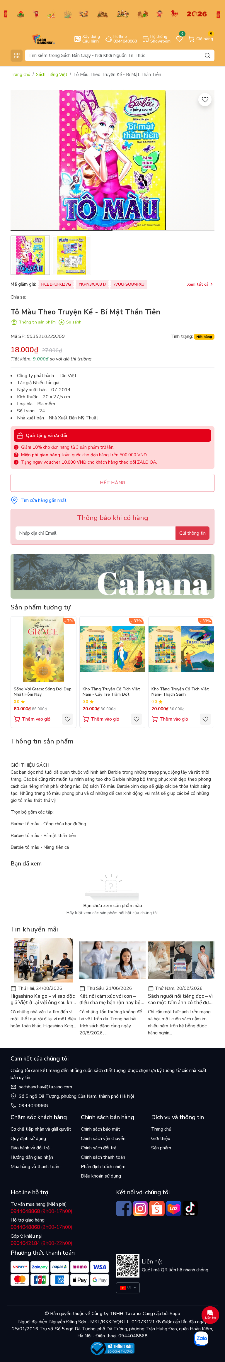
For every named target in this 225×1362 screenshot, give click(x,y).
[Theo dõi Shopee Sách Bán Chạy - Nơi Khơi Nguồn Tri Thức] (157, 1208)
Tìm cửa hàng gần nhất (44, 500)
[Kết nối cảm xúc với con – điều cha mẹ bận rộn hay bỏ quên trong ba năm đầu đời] (112, 960)
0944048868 (33, 1105)
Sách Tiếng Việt (51, 74)
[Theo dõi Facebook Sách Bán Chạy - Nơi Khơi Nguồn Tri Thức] (124, 1208)
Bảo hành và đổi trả (30, 1148)
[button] (205, 161)
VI (129, 1288)
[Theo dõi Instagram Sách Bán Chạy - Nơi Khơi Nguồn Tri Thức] (140, 1208)
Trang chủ (20, 74)
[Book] (112, 576)
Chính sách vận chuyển (103, 1138)
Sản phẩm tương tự (41, 607)
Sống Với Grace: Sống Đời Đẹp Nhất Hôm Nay (42, 692)
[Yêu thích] (205, 99)
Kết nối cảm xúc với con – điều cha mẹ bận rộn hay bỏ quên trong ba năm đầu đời (110, 999)
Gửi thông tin (192, 533)
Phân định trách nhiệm (103, 1166)
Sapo (174, 1313)
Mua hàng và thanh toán (35, 1166)
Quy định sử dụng (28, 1138)
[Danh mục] (17, 56)
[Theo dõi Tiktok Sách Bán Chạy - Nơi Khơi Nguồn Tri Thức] (190, 1208)
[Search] (207, 55)
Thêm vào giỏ (36, 719)
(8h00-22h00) (41, 1243)
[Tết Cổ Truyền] (112, 14)
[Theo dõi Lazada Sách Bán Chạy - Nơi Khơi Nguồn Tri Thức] (173, 1208)
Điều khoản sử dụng (101, 1176)
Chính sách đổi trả (98, 1148)
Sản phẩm (161, 1148)
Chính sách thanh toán (103, 1157)
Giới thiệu (160, 1138)
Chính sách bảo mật (100, 1129)
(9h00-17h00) (41, 1211)
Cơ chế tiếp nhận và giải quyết (41, 1129)
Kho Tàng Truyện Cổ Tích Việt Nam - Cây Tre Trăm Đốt (111, 692)
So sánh (73, 322)
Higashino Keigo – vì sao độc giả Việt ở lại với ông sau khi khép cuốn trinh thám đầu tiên (43, 999)
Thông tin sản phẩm (37, 322)
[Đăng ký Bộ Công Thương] (112, 1348)
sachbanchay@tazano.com (45, 1087)
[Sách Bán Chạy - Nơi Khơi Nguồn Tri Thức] (35, 38)
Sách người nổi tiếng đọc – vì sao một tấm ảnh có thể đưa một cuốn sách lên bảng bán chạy (180, 999)
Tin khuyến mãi (34, 929)
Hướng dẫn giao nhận (32, 1157)
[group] (112, 160)
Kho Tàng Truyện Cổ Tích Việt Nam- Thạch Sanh (180, 692)
